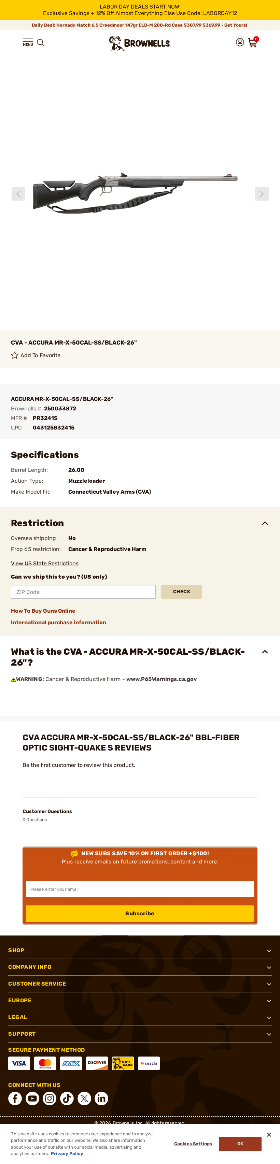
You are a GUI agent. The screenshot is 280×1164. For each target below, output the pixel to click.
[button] (28, 42)
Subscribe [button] (140, 913)
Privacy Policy (67, 1153)
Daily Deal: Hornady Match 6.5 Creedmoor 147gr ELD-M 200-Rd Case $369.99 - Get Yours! (140, 25)
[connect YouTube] (32, 1098)
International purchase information (58, 622)
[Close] (269, 1134)
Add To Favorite (40, 355)
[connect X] (84, 1098)
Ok (240, 1143)
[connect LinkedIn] (101, 1098)
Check (182, 592)
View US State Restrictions (45, 563)
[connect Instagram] (49, 1098)
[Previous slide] (18, 194)
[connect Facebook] (15, 1098)
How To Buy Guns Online (43, 611)
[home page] (140, 43)
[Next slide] (262, 194)
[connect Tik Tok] (67, 1098)
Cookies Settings (193, 1143)
